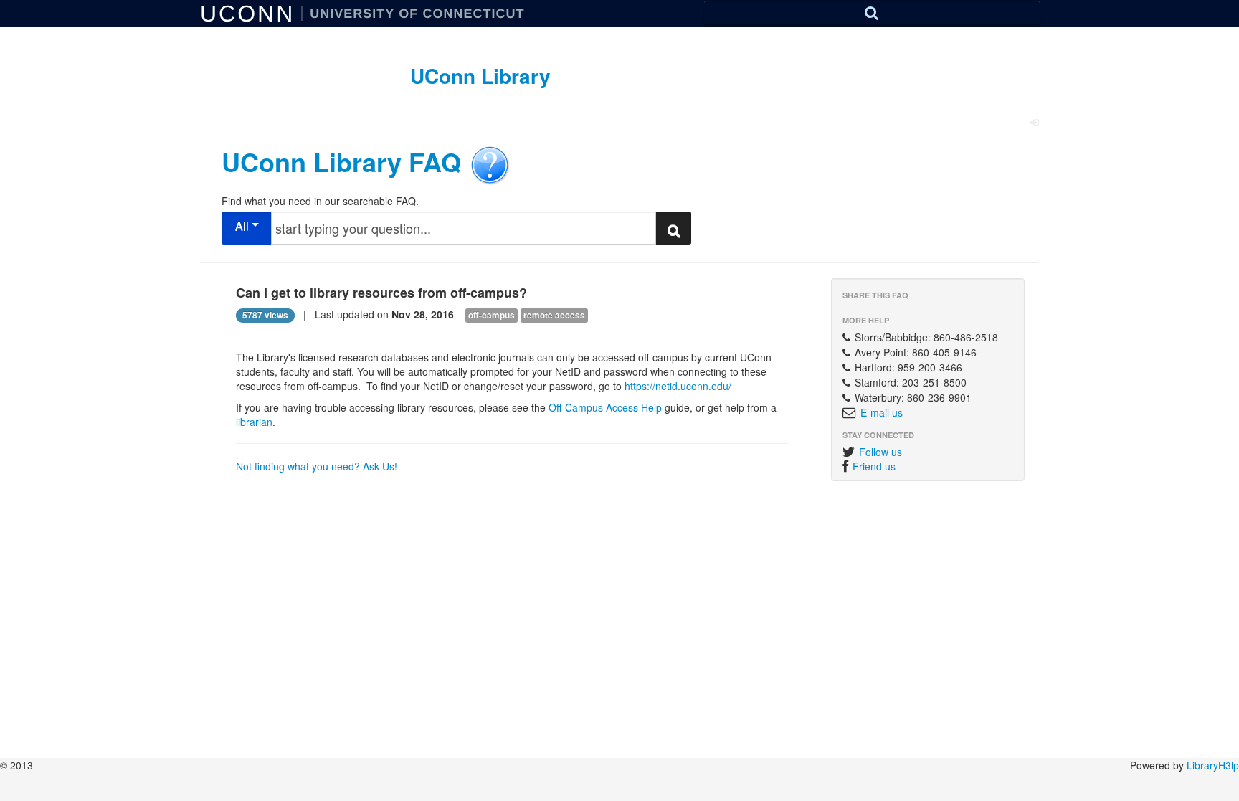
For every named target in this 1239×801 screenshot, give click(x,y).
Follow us (880, 452)
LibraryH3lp (1213, 765)
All (243, 225)
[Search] (871, 12)
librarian (254, 421)
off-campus (491, 315)
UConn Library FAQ (341, 160)
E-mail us (881, 412)
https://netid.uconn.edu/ (676, 386)
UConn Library (480, 75)
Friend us (874, 466)
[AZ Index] (871, 26)
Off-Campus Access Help (605, 407)
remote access (554, 315)
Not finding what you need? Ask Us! (316, 466)
